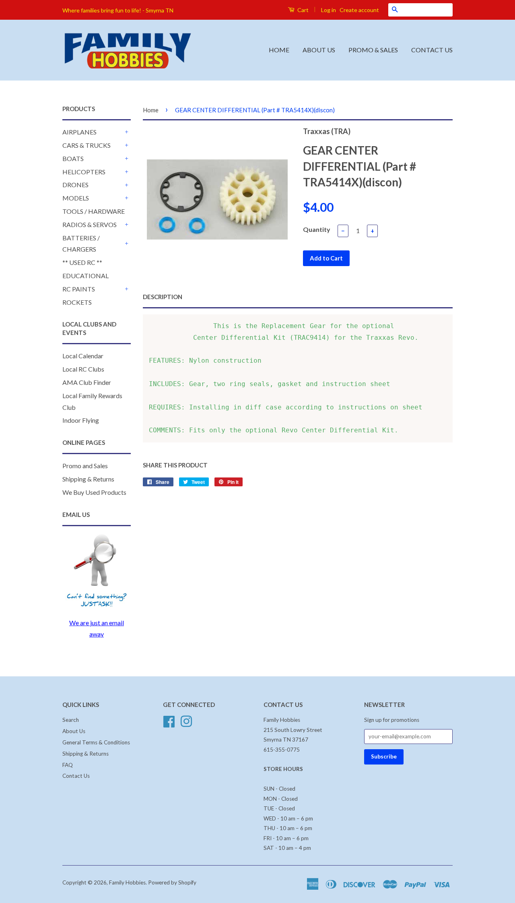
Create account (359, 9)
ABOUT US (319, 50)
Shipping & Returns (88, 479)
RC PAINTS (78, 289)
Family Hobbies (127, 882)
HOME (279, 50)
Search (70, 720)
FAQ (67, 765)
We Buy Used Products (94, 492)
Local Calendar (82, 356)
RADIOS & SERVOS (89, 224)
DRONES (75, 184)
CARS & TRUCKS (86, 145)
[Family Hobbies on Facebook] (169, 720)
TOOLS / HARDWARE (93, 211)
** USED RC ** (82, 262)
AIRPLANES (79, 132)
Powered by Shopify (172, 882)
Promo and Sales (85, 465)
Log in (328, 9)
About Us (73, 731)
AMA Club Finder (86, 382)
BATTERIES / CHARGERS (81, 243)
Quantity (316, 229)
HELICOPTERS (83, 172)
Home (151, 110)
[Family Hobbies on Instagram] (186, 720)
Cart (302, 9)
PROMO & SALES (373, 50)
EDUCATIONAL (85, 275)
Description (162, 296)
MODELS (75, 198)
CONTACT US (432, 50)
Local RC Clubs (83, 369)
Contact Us (76, 776)
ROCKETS (77, 302)
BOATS (73, 158)
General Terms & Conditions (96, 742)
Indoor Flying (80, 420)
